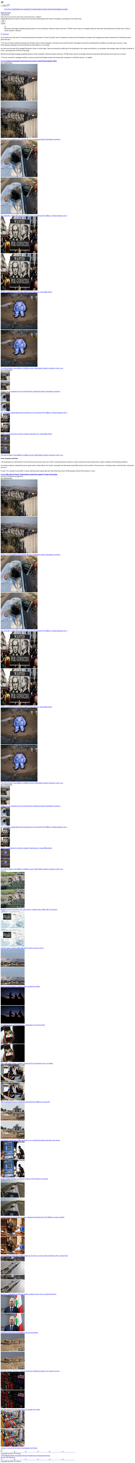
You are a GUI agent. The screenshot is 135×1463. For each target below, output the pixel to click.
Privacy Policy (36, 1456)
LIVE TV (5, 6)
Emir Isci (6, 34)
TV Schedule (5, 1456)
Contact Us (13, 1456)
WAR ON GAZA (6, 13)
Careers (19, 1456)
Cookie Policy (45, 1456)
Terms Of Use (27, 1456)
